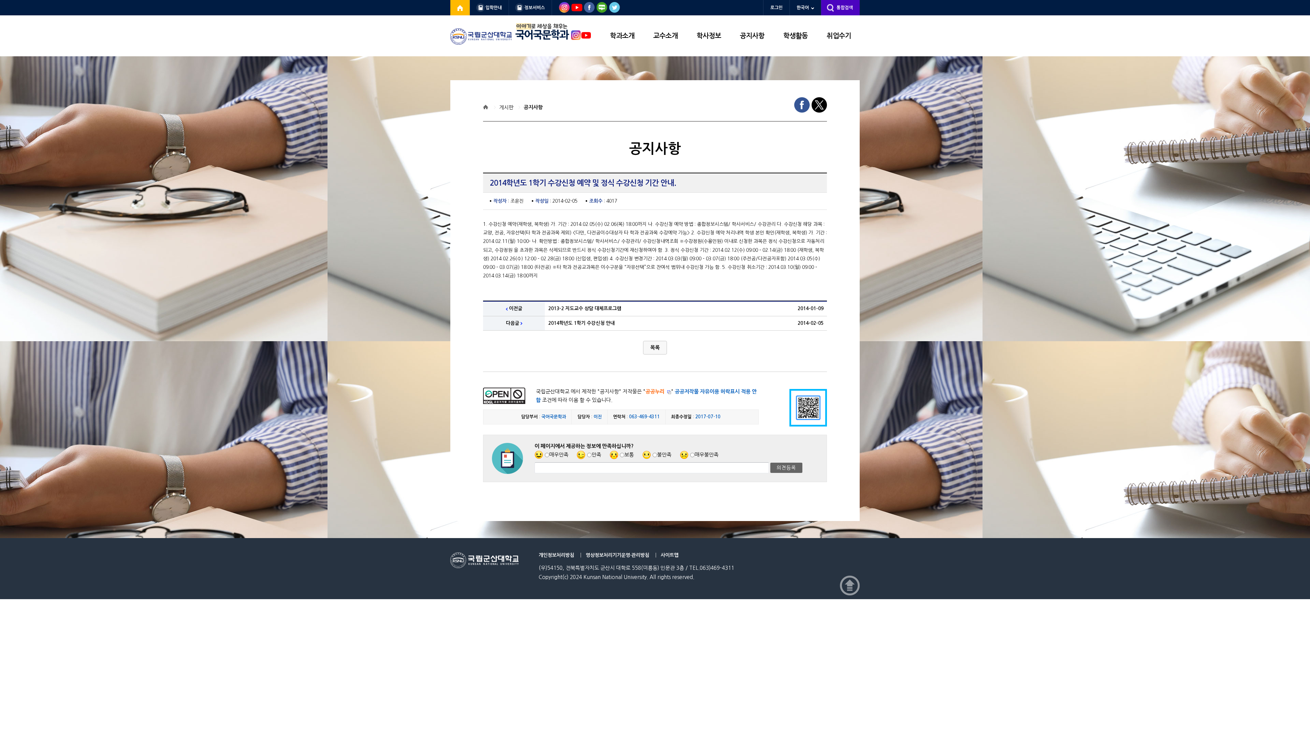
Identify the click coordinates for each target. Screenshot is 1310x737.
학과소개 (622, 35)
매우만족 (558, 454)
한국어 (803, 7)
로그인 (776, 7)
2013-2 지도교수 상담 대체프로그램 (584, 308)
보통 (629, 454)
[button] (655, 348)
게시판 (506, 107)
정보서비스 (534, 7)
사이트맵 (670, 555)
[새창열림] (460, 7)
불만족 (664, 454)
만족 (596, 454)
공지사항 (752, 35)
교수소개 (665, 35)
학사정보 (709, 35)
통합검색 (844, 7)
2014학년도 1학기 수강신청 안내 (581, 323)
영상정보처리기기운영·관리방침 (617, 555)
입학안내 (493, 7)
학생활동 (795, 35)
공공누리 (655, 391)
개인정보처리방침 (556, 555)
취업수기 (839, 35)
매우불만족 (706, 454)
